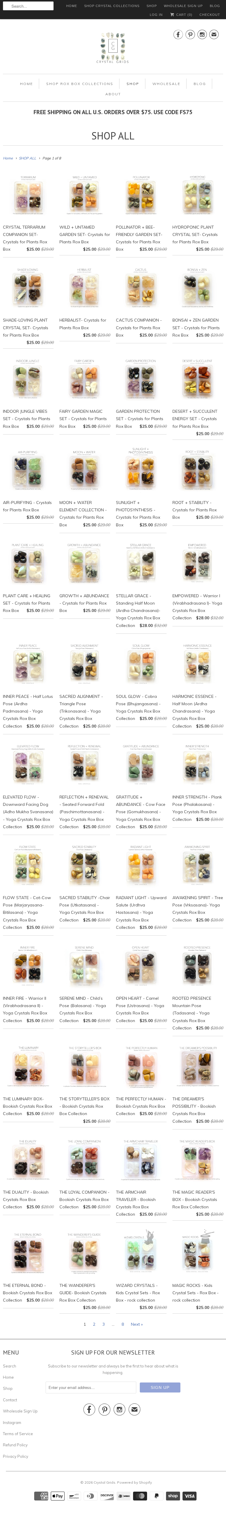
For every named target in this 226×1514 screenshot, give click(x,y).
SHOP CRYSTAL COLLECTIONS (111, 6)
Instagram (12, 1422)
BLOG (215, 6)
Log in (156, 14)
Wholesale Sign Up (20, 1411)
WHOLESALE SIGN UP (183, 6)
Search (9, 1366)
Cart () (183, 14)
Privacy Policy (15, 1456)
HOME (71, 6)
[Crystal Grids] (113, 48)
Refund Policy (15, 1445)
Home (8, 1377)
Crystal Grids (104, 1482)
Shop (8, 1388)
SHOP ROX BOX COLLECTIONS (79, 83)
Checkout (210, 14)
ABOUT (113, 94)
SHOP (152, 6)
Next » (137, 1324)
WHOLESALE (166, 83)
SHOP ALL (113, 135)
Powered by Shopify (134, 1482)
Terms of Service (18, 1433)
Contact (10, 1399)
